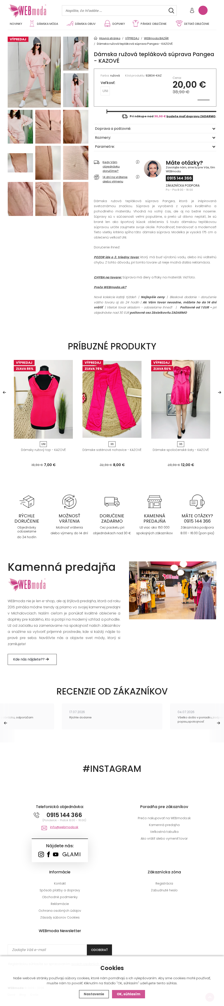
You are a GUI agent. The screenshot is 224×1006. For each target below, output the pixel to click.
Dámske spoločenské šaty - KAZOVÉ (181, 450)
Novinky (16, 24)
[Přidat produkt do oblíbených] (67, 433)
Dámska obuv (85, 24)
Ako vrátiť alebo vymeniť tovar (164, 838)
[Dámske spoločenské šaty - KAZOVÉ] (180, 399)
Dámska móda (47, 24)
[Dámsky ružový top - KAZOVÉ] (43, 399)
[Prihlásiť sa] (192, 10)
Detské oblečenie (196, 24)
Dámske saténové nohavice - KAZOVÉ (112, 450)
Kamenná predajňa (164, 825)
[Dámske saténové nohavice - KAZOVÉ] (112, 399)
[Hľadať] (171, 10)
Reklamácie (60, 904)
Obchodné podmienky (60, 897)
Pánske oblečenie (154, 24)
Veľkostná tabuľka (164, 832)
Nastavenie (94, 994)
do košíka (41, 434)
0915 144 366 (179, 178)
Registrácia (164, 883)
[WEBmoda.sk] (41, 855)
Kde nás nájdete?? (29, 659)
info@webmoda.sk (64, 827)
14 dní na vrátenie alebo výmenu (115, 179)
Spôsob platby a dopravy (60, 890)
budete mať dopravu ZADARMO (190, 116)
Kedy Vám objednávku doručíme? (111, 166)
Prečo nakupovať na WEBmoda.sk (164, 818)
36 (112, 444)
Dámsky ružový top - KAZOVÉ (43, 450)
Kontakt (60, 883)
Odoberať (99, 950)
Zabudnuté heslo (164, 890)
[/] (26, 501)
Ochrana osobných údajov (59, 910)
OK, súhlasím (128, 994)
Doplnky (118, 24)
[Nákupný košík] (203, 10)
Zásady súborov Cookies (60, 917)
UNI (105, 90)
